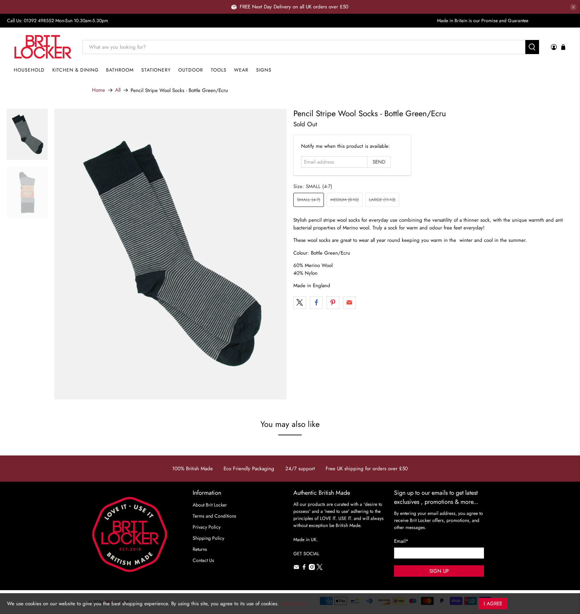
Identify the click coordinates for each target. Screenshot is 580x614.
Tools (219, 70)
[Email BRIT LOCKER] (296, 568)
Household (29, 70)
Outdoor (190, 70)
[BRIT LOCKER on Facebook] (304, 568)
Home (98, 90)
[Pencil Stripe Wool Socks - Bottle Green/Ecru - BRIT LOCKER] (170, 254)
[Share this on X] (299, 302)
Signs (264, 70)
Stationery (156, 70)
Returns (200, 549)
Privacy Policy (207, 527)
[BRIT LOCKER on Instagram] (312, 568)
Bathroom (120, 70)
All (117, 90)
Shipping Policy (208, 538)
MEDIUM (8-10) (344, 199)
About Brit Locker (210, 504)
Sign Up (439, 571)
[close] (573, 7)
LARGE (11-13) (382, 199)
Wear (241, 70)
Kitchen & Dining (75, 70)
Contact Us (203, 560)
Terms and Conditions (214, 516)
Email (401, 541)
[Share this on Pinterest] (333, 302)
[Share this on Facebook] (316, 302)
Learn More (293, 603)
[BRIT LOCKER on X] (320, 568)
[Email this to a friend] (349, 302)
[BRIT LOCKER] (43, 47)
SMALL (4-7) (308, 199)
